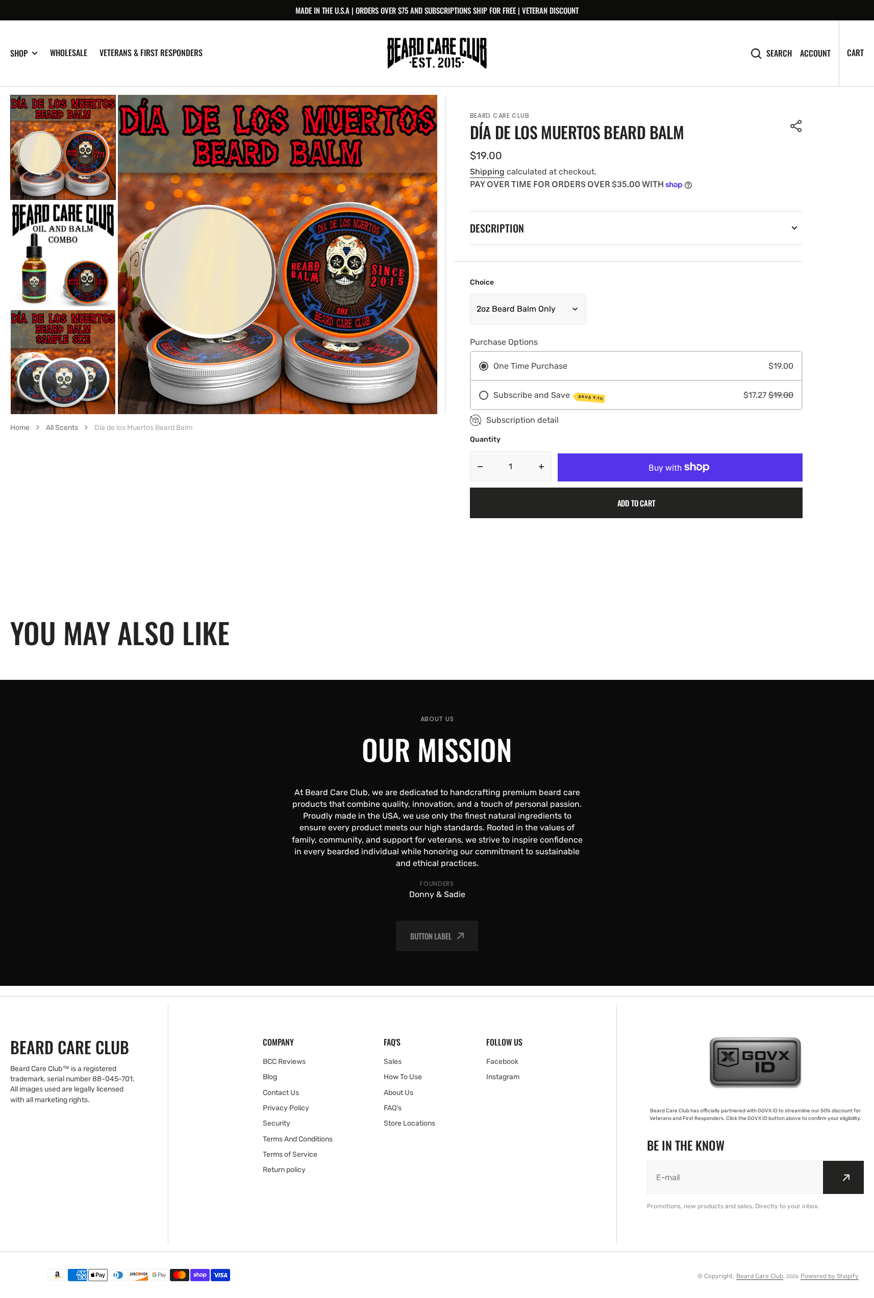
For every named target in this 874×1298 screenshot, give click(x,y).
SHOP (19, 53)
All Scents (62, 427)
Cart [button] (855, 52)
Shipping (487, 171)
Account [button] (815, 53)
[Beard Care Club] (437, 53)
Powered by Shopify (830, 1276)
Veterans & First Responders (151, 52)
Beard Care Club (759, 1276)
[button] (796, 126)
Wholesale (68, 52)
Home (20, 427)
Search (779, 53)
